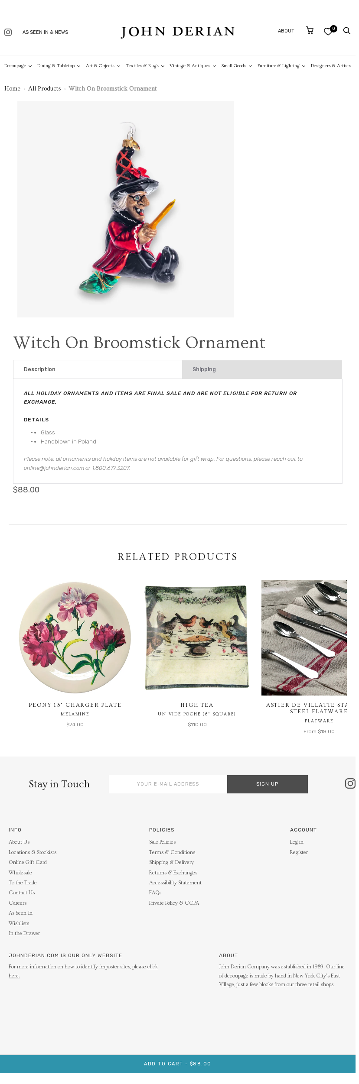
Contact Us (22, 893)
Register (299, 852)
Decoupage (15, 65)
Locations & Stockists (32, 852)
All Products (44, 88)
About (286, 31)
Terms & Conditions (172, 852)
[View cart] (309, 30)
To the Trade (23, 883)
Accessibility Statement (175, 883)
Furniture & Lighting (279, 65)
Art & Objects (100, 65)
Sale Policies (162, 842)
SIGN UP (267, 784)
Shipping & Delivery (171, 862)
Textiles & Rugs (142, 65)
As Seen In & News (45, 32)
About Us (19, 842)
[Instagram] (8, 33)
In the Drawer (24, 933)
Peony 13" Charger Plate (75, 705)
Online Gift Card (28, 862)
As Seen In (21, 913)
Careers (17, 903)
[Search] (347, 30)
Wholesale (20, 873)
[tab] (97, 369)
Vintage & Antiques (190, 65)
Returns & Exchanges (173, 873)
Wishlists (19, 923)
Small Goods (234, 65)
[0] (328, 31)
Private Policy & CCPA (174, 903)
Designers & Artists (331, 65)
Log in (297, 842)
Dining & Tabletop (56, 65)
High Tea (196, 705)
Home (12, 88)
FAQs (155, 893)
